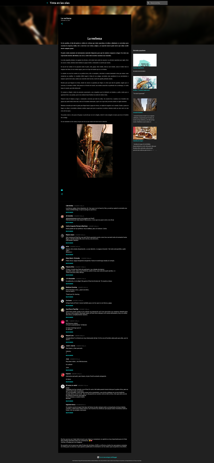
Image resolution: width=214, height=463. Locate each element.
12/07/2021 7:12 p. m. (83, 385)
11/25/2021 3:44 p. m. (79, 216)
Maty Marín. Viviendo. (73, 258)
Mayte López (70, 235)
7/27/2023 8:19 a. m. (81, 404)
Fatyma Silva (70, 267)
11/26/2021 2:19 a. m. (81, 278)
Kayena (68, 373)
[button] (62, 24)
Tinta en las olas (60, 2)
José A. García (70, 345)
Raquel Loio (70, 335)
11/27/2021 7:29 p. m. (84, 309)
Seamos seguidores (138, 68)
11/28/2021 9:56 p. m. (81, 345)
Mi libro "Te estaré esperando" (141, 90)
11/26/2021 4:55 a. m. (83, 287)
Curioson (69, 300)
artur (67, 246)
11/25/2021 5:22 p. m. (80, 234)
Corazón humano (138, 112)
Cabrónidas (69, 205)
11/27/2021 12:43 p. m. (77, 300)
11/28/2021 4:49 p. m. (74, 321)
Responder (69, 212)
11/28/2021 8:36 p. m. (79, 335)
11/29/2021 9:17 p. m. (75, 359)
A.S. (67, 321)
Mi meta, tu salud (71, 385)
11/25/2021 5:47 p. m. (75, 246)
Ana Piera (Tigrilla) (72, 309)
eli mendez (69, 216)
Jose (67, 359)
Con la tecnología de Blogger (108, 457)
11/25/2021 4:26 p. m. (93, 226)
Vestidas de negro (138, 140)
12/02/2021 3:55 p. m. (76, 373)
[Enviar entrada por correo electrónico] (62, 190)
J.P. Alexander (70, 278)
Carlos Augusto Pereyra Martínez (77, 226)
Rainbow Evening (71, 287)
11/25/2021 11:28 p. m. (80, 267)
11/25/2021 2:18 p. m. (79, 205)
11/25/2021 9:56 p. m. (86, 258)
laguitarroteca (70, 404)
